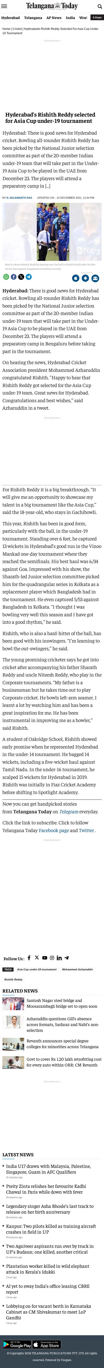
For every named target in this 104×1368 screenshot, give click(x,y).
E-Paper (97, 17)
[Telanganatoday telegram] (66, 958)
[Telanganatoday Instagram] (52, 958)
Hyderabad (10, 17)
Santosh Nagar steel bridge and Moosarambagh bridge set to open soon (62, 1003)
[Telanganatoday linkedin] (59, 958)
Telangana (33, 17)
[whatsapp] (6, 277)
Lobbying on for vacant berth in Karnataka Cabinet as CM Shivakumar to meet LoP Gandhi (48, 1311)
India (70, 17)
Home (6, 29)
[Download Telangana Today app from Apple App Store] (75, 279)
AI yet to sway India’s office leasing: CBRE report (47, 1289)
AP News (53, 17)
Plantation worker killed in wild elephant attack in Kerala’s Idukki (47, 1269)
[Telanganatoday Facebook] (29, 958)
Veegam (66, 1360)
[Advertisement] (52, 894)
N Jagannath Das (19, 197)
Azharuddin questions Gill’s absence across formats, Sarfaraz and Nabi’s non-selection (63, 1024)
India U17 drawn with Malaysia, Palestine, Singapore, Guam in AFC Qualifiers (48, 1169)
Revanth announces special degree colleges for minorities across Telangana (63, 1043)
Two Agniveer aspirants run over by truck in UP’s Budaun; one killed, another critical (50, 1249)
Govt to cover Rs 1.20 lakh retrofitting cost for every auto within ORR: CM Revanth (64, 1061)
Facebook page (54, 830)
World (84, 17)
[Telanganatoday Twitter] (37, 958)
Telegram (68, 811)
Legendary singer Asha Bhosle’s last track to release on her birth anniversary (50, 1209)
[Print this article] (95, 279)
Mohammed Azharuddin (77, 969)
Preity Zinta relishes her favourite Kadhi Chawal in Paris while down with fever (46, 1189)
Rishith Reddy (13, 979)
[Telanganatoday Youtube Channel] (44, 958)
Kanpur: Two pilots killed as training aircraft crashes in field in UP (51, 1229)
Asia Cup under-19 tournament (37, 969)
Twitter (87, 830)
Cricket (17, 29)
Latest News (18, 1154)
